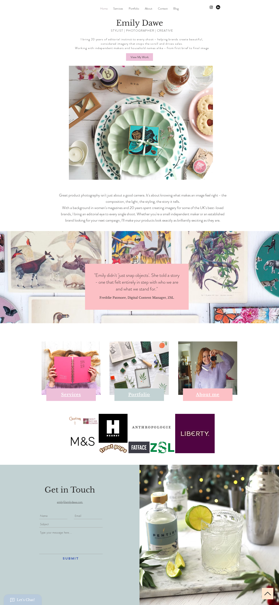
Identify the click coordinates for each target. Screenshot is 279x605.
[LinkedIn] (218, 7)
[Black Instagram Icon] (211, 7)
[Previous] (15, 277)
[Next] (264, 277)
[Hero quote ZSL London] (140, 314)
